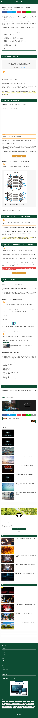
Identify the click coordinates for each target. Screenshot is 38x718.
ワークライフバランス (6, 674)
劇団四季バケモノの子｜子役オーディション (11, 45)
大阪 (31, 706)
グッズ (4, 650)
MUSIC (4, 662)
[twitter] (19, 531)
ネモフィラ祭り (20, 704)
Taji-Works (19, 1)
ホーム (11, 712)
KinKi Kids (28, 701)
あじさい (29, 703)
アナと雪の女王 (10, 704)
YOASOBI (25, 703)
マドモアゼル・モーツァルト (6, 706)
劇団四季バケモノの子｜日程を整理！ (10, 34)
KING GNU (24, 701)
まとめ (5, 48)
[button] (1, 1)
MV (3, 665)
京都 (11, 706)
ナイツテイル (15, 704)
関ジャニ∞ (29, 707)
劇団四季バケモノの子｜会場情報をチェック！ (12, 36)
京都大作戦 (14, 706)
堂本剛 (25, 706)
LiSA (4, 703)
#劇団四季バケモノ (30, 65)
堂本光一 (22, 706)
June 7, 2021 (23, 67)
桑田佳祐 (9, 707)
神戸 (21, 707)
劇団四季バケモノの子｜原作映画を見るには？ (12, 44)
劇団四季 (12, 397)
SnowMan (19, 703)
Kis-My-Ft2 (32, 701)
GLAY (10, 701)
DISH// (7, 701)
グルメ (4, 652)
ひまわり (33, 703)
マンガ (4, 654)
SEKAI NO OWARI (14, 703)
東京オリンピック (4, 707)
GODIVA (13, 701)
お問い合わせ (19, 528)
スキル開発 (4, 672)
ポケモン (27, 704)
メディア (4, 656)
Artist (3, 658)
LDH (2, 703)
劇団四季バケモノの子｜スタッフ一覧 (10, 46)
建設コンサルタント (6, 669)
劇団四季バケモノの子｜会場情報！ (10, 37)
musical (4, 9)
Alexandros (3, 701)
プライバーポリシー (20, 712)
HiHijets (16, 701)
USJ (22, 703)
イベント (4, 648)
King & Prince (20, 701)
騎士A (32, 707)
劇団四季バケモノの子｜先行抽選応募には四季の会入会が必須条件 (15, 41)
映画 (3, 667)
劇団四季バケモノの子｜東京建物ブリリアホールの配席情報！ (14, 38)
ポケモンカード (32, 704)
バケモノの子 (8, 397)
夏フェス (28, 706)
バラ (24, 704)
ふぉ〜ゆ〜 (3, 704)
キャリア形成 (5, 671)
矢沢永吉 (18, 707)
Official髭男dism (9, 703)
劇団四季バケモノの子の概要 (9, 43)
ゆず (6, 704)
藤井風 (26, 707)
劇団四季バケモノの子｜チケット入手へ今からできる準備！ (14, 40)
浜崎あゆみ (14, 707)
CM (3, 660)
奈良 (33, 706)
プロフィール (15, 712)
